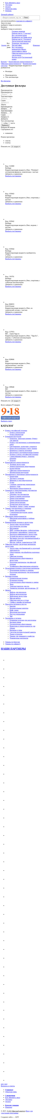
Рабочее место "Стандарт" (21, 33)
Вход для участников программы (17, 1112)
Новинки (36, 45)
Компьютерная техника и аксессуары (19, 522)
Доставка (8, 5)
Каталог (4, 62)
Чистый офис (17, 45)
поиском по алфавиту (24, 21)
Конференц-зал (17, 37)
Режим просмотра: (8, 137)
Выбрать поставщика (13, 176)
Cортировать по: (7, 129)
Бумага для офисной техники (16, 430)
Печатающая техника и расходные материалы (22, 568)
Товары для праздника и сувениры (18, 508)
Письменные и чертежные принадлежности (21, 474)
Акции (3, 45)
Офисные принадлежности (11, 64)
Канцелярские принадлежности (20, 62)
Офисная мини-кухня (20, 53)
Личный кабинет (7, 14)
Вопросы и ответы (8, 1086)
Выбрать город (6, 421)
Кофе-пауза (28, 37)
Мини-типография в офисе (19, 50)
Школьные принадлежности (15, 516)
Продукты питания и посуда (15, 604)
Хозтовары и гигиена (13, 618)
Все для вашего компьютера (17, 48)
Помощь (8, 11)
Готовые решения (18, 31)
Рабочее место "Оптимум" (21, 39)
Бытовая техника (11, 576)
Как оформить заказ (12, 3)
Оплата (8, 7)
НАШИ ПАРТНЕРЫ (13, 648)
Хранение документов (20, 43)
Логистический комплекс (21, 41)
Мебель (8, 590)
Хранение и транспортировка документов (21, 490)
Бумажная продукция (13, 436)
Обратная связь (11, 9)
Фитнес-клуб (17, 57)
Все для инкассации (19, 35)
